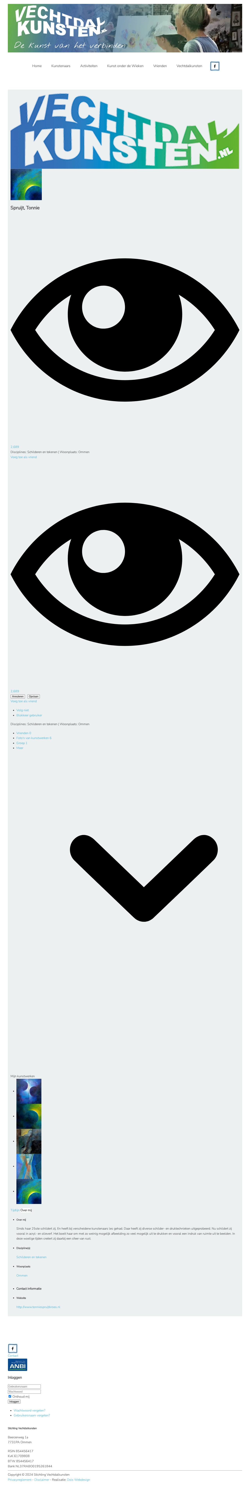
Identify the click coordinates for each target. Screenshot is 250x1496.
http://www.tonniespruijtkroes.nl (38, 1307)
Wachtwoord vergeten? (29, 1410)
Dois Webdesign (78, 1480)
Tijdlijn (15, 1210)
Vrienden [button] (160, 66)
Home (37, 66)
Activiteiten (88, 66)
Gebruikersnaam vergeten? (32, 1415)
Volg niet (22, 710)
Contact (13, 1356)
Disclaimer (41, 1480)
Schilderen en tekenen (31, 1257)
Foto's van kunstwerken (34, 738)
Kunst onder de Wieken (125, 66)
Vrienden (23, 733)
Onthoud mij (20, 1396)
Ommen (22, 1275)
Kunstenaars (61, 66)
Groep (22, 743)
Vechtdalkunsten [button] (189, 66)
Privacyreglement (19, 1480)
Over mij (26, 1210)
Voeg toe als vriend (24, 457)
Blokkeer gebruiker (29, 715)
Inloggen (14, 1401)
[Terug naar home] (125, 28)
